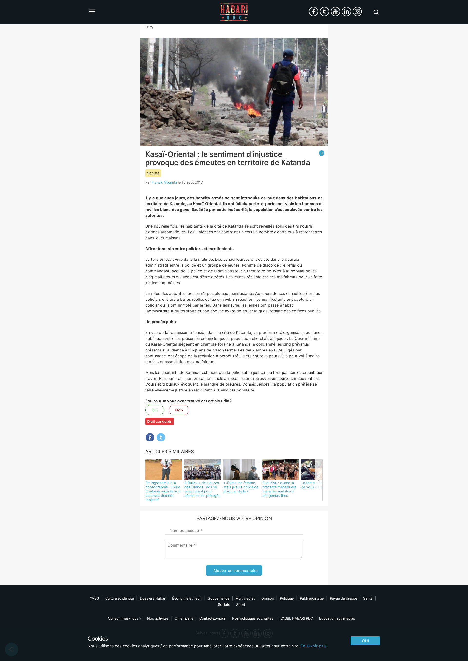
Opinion (267, 598)
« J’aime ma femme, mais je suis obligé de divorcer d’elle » (240, 487)
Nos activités (158, 618)
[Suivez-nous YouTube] (335, 11)
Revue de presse (343, 598)
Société (153, 173)
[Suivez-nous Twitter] (324, 11)
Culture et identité (119, 598)
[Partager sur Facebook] (150, 437)
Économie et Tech (187, 598)
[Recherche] (376, 12)
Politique (287, 598)
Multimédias (245, 598)
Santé (367, 598)
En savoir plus (313, 645)
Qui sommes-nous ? (124, 618)
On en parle (184, 618)
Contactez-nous (212, 618)
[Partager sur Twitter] (161, 437)
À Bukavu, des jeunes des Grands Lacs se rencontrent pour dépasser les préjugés (202, 489)
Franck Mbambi (164, 182)
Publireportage (312, 598)
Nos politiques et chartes (253, 618)
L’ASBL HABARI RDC (296, 618)
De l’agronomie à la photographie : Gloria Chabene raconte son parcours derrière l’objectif (162, 491)
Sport (240, 604)
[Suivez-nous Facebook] (313, 11)
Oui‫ (365, 640)
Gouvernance (218, 598)
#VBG (94, 598)
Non (179, 410)
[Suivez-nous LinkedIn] (346, 11)
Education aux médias (337, 618)
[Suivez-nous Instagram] (357, 11)
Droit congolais (159, 421)
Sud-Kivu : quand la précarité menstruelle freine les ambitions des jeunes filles (279, 489)
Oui (155, 410)
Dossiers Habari (153, 598)
